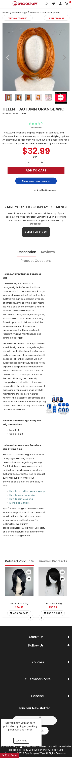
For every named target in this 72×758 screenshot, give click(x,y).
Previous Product (17, 18)
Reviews (48, 252)
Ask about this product (37, 181)
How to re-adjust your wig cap (27, 491)
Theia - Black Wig (53, 603)
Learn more (21, 740)
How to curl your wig (21, 499)
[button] (25, 755)
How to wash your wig (22, 495)
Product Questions (36, 260)
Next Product (56, 18)
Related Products (19, 561)
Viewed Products (53, 561)
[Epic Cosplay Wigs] (25, 4)
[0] (67, 4)
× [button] (40, 717)
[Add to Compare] (29, 579)
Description (26, 252)
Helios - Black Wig (19, 603)
